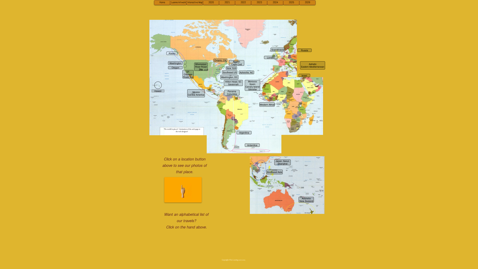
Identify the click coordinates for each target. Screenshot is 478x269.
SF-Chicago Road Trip (188, 74)
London (271, 57)
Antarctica (252, 145)
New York (231, 68)
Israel (304, 75)
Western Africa (267, 104)
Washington (175, 63)
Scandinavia (277, 49)
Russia (304, 50)
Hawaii (158, 90)
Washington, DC (229, 77)
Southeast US (230, 72)
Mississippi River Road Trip (201, 67)
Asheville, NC (246, 72)
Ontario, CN (220, 60)
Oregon (175, 67)
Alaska (172, 53)
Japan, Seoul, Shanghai (283, 162)
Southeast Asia (274, 172)
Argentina (244, 132)
